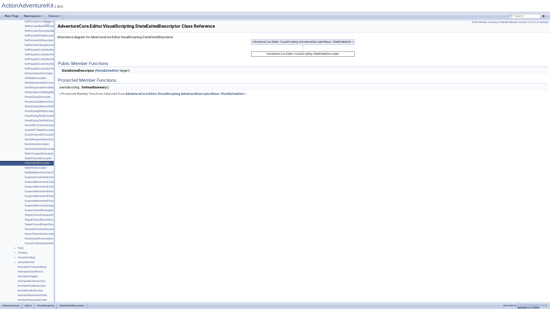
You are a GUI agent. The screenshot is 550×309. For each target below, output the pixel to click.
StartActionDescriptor (36, 144)
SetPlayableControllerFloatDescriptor (46, 54)
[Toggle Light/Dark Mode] (543, 16)
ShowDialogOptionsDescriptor (42, 101)
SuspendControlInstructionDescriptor (46, 177)
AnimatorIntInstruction (30, 290)
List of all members (539, 22)
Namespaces (32, 16)
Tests (21, 248)
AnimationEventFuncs (30, 271)
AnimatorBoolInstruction (32, 281)
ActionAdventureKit (27, 5)
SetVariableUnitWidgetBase (40, 92)
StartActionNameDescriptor (40, 148)
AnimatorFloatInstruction (32, 285)
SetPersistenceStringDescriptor (42, 21)
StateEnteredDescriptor (38, 158)
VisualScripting (26, 257)
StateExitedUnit (107, 70)
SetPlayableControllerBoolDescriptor (46, 49)
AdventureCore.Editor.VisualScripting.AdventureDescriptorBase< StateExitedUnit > (185, 93)
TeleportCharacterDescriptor (41, 229)
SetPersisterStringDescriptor (41, 45)
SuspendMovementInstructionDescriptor (47, 191)
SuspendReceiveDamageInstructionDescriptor (51, 205)
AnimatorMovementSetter (32, 295)
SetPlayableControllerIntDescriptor (44, 59)
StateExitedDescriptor (37, 163)
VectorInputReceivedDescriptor (42, 238)
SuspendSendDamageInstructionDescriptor (49, 210)
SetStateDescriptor (35, 78)
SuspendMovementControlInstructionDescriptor (52, 186)
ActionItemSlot (26, 262)
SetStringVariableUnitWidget (41, 87)
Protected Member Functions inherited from (153, 93)
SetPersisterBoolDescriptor (40, 26)
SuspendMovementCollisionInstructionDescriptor (53, 181)
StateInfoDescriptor (35, 167)
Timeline (23, 252)
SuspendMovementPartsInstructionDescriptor (50, 196)
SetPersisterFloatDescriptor (40, 35)
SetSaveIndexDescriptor (38, 73)
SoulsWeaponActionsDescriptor (43, 139)
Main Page (12, 16)
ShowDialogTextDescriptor (40, 115)
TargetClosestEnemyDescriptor (42, 219)
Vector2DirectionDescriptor (40, 233)
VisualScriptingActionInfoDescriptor (45, 243)
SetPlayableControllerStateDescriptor (46, 63)
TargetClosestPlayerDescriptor (42, 224)
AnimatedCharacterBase (32, 266)
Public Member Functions (484, 22)
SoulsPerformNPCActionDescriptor (44, 134)
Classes (53, 16)
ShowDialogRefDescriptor (39, 111)
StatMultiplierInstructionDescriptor (44, 172)
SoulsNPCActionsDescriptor (40, 125)
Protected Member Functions (513, 22)
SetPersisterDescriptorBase (40, 30)
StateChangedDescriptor (38, 153)
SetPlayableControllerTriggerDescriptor (47, 68)
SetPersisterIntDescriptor (38, 40)
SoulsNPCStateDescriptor (39, 130)
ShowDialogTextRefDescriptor (42, 120)
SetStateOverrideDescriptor (40, 82)
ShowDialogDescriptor (37, 96)
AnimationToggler (28, 276)
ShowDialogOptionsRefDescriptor (44, 106)
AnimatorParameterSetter (32, 299)
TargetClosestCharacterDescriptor (44, 215)
